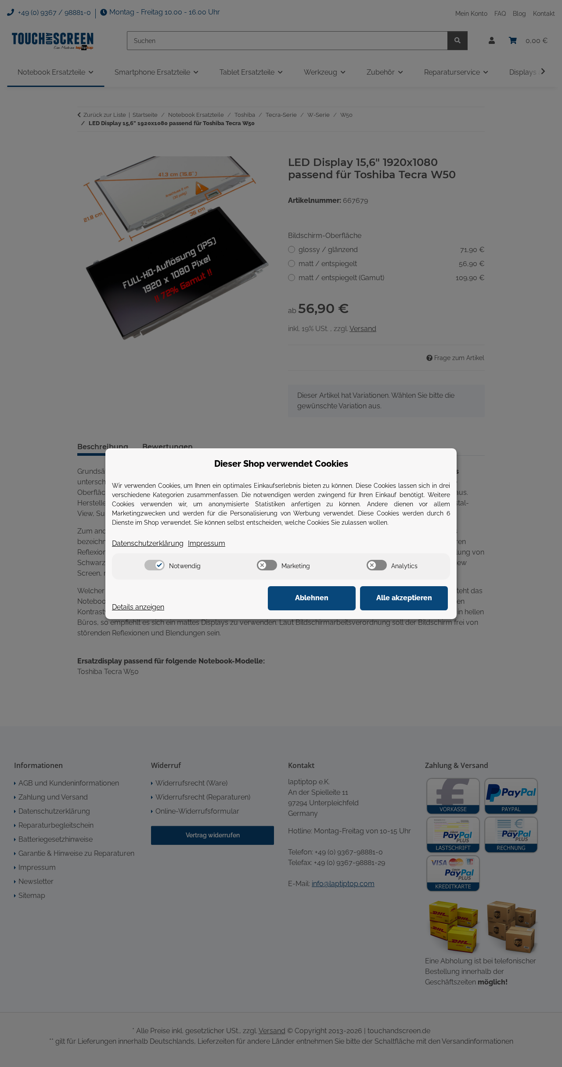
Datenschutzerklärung (148, 543)
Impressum (206, 543)
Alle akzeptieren (404, 598)
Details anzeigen (138, 607)
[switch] (154, 565)
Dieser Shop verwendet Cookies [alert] (281, 463)
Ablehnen (311, 598)
